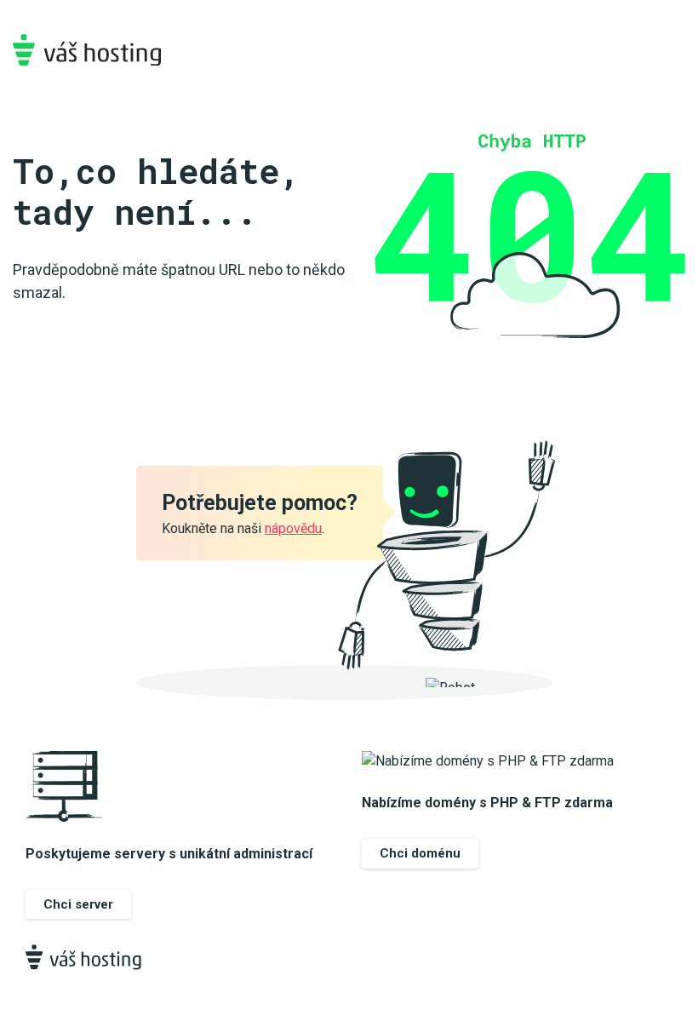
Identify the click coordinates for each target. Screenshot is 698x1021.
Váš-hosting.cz (87, 50)
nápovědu (293, 528)
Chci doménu (420, 853)
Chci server (78, 904)
